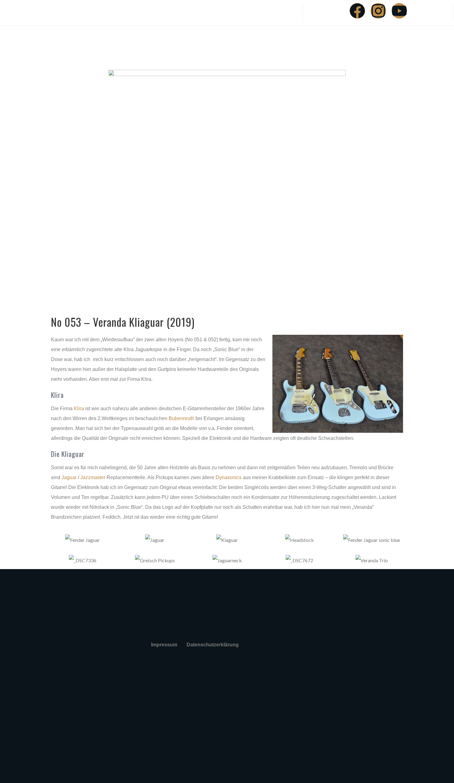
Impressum (164, 644)
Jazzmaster (92, 477)
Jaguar (69, 477)
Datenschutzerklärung (213, 644)
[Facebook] (357, 11)
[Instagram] (378, 11)
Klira (79, 408)
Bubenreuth (181, 418)
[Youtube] (399, 11)
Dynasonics (229, 477)
